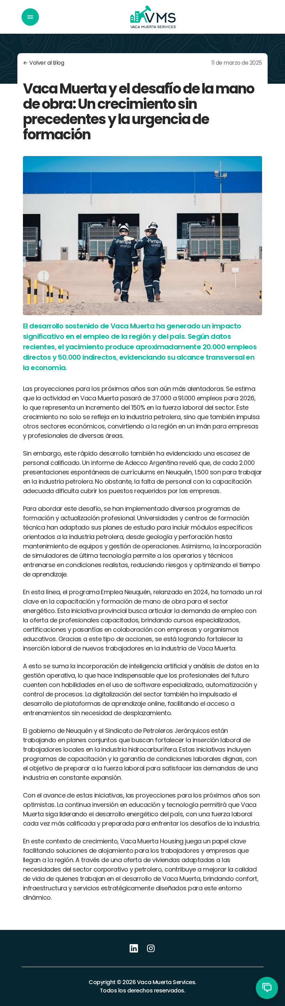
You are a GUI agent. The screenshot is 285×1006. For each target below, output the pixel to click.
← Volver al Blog (43, 63)
